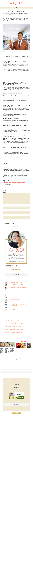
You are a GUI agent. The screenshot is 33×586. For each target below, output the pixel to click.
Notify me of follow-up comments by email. (11, 220)
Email (4, 210)
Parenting (16, 385)
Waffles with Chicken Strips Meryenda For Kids (12, 327)
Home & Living (16, 384)
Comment (5, 192)
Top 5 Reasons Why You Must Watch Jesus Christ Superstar (14, 329)
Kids (16, 382)
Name (4, 205)
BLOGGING (10, 184)
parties (20, 13)
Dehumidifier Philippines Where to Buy (17, 282)
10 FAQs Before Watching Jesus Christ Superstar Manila (13, 332)
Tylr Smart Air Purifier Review (15, 297)
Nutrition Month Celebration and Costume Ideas (18, 287)
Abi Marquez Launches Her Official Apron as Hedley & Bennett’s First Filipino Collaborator (18, 354)
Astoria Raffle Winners (14, 289)
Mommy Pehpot (16, 3)
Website (4, 215)
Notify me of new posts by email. (9, 223)
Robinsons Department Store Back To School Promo (13, 326)
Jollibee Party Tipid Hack (15, 299)
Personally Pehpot (16, 387)
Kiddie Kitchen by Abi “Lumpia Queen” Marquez (12, 320)
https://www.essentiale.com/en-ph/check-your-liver (11, 151)
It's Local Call (13, 309)
